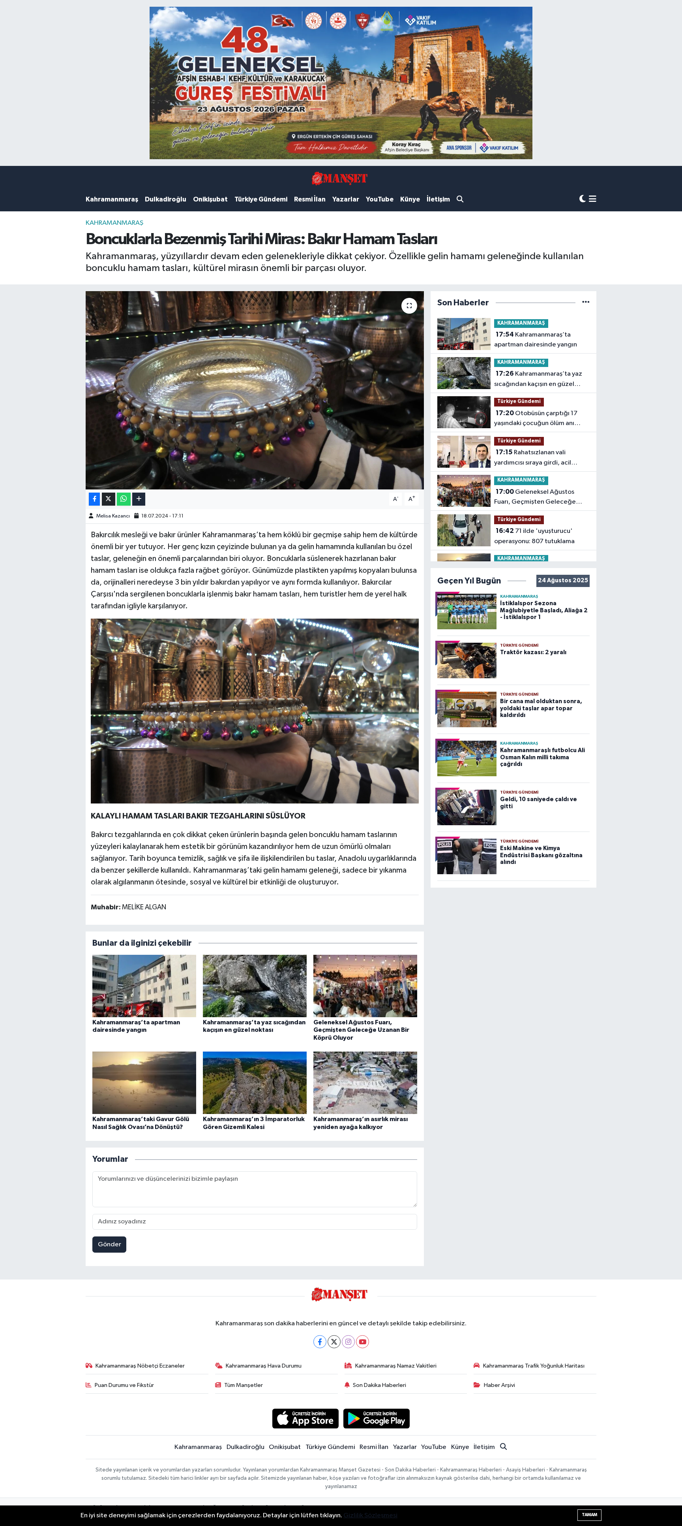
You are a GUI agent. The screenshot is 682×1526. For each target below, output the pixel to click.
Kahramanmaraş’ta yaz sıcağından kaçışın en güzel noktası (538, 379)
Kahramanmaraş (112, 199)
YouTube (379, 199)
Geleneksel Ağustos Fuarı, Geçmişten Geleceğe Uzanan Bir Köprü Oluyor (361, 1030)
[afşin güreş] (341, 82)
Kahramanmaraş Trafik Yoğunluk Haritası (534, 1366)
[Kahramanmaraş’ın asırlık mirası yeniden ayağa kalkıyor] (365, 1082)
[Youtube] (362, 1341)
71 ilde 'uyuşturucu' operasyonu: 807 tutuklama (534, 536)
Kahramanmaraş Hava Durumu (264, 1366)
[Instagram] (348, 1341)
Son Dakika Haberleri (379, 1385)
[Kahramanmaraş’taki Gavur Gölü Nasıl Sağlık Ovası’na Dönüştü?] (144, 1082)
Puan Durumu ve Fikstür (124, 1385)
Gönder (109, 1244)
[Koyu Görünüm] (582, 199)
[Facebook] (319, 1341)
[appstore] (305, 1418)
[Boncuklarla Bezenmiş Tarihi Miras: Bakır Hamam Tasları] (255, 390)
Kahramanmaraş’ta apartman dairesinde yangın (535, 339)
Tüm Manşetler (243, 1385)
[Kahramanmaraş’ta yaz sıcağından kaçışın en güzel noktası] (255, 985)
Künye (410, 199)
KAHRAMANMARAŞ (114, 223)
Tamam (589, 1515)
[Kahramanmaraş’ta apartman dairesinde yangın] (144, 985)
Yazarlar (345, 199)
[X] (334, 1341)
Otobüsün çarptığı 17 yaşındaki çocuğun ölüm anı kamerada (535, 419)
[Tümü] (586, 302)
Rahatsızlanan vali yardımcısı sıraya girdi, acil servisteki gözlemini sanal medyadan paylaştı (532, 458)
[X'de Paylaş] (108, 499)
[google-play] (377, 1418)
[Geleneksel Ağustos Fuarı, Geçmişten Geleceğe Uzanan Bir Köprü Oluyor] (365, 985)
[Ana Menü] (592, 199)
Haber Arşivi (499, 1385)
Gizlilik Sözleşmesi (370, 1515)
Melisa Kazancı (113, 516)
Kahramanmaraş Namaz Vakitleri (396, 1366)
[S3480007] (255, 711)
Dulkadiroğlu (165, 199)
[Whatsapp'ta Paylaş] (124, 499)
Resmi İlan (310, 199)
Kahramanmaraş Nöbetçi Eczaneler (140, 1366)
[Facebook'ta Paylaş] (94, 499)
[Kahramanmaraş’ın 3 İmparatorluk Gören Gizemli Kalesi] (255, 1082)
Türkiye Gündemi (260, 199)
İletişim (438, 199)
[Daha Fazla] (138, 499)
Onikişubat (210, 199)
